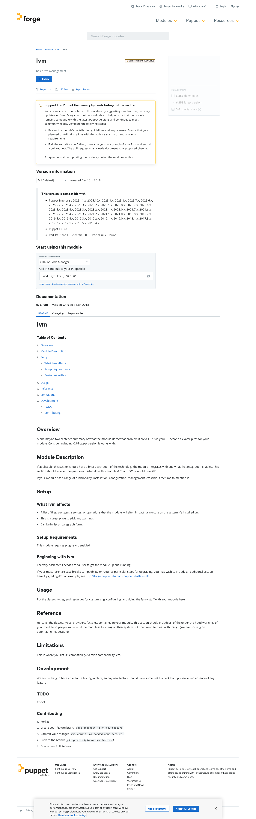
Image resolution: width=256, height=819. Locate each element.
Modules (164, 20)
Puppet (193, 20)
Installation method (49, 256)
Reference (47, 388)
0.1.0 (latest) (46, 180)
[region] (128, 809)
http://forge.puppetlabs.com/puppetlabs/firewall (117, 576)
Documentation (101, 777)
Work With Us (134, 780)
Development (49, 400)
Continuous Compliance (67, 772)
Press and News (135, 785)
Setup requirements (57, 369)
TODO (48, 406)
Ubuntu (112, 235)
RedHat (53, 235)
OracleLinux (98, 235)
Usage (45, 382)
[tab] (43, 313)
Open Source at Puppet (105, 780)
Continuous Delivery (65, 768)
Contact (131, 789)
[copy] (148, 276)
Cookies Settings (157, 808)
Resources (224, 20)
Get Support (99, 768)
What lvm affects (55, 363)
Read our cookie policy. (72, 815)
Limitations (48, 394)
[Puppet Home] (34, 776)
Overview (47, 345)
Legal (20, 810)
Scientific (76, 235)
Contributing (52, 412)
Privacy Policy (33, 810)
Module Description (53, 351)
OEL (86, 235)
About (130, 768)
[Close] (216, 808)
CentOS (64, 235)
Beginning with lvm (56, 375)
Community (133, 772)
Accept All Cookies (186, 808)
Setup (44, 357)
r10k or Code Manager (54, 262)
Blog (129, 777)
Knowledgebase (101, 772)
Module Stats (178, 90)
